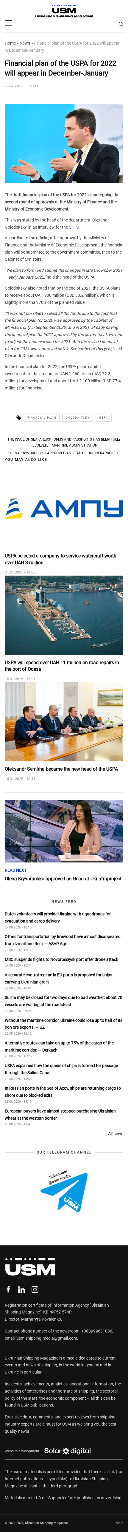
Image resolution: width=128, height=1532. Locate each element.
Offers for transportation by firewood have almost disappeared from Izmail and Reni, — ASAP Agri (63, 940)
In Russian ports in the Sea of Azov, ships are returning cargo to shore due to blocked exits (63, 1092)
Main (119, 1523)
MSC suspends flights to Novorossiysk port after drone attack (61, 959)
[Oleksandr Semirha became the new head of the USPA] (64, 722)
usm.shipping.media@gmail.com (46, 1338)
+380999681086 (96, 1331)
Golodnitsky (78, 417)
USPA (103, 417)
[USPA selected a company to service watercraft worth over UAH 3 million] (64, 509)
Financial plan (41, 417)
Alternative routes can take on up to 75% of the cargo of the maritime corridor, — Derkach (59, 1046)
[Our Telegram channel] (64, 1191)
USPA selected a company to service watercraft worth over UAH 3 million (60, 559)
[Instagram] (35, 1289)
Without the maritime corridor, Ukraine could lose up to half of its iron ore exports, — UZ (63, 1024)
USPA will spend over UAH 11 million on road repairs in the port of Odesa (62, 666)
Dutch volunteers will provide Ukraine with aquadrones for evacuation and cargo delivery (58, 917)
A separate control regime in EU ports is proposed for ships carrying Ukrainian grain (58, 978)
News (25, 43)
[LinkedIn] (21, 1289)
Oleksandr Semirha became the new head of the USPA (61, 769)
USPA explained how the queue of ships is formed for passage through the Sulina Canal (61, 1069)
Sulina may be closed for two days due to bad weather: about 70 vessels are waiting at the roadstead (63, 1001)
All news (115, 1133)
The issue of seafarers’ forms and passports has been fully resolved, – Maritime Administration (64, 442)
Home (10, 43)
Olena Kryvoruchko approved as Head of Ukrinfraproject (64, 453)
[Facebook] (8, 1289)
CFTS (74, 227)
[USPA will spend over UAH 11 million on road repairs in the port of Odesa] (64, 615)
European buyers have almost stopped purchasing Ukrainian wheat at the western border (60, 1115)
